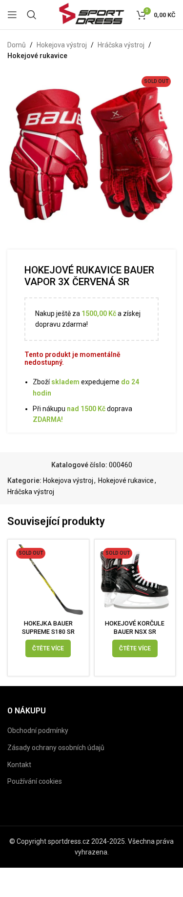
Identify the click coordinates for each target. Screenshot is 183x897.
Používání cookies (34, 781)
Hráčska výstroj (121, 45)
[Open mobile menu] (12, 14)
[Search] (31, 14)
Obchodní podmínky (37, 730)
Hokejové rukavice (37, 56)
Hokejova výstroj (62, 45)
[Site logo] (91, 14)
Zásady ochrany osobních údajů (55, 747)
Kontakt (19, 765)
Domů (16, 45)
